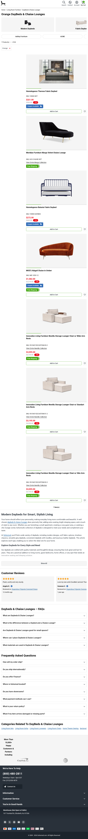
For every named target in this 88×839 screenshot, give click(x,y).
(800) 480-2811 (12, 773)
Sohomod (7, 535)
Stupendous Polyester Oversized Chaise (24, 589)
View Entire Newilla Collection (36, 348)
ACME (62, 36)
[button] (64, 3)
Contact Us (11, 786)
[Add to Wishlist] (85, 111)
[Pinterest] (14, 822)
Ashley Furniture (21, 36)
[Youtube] (19, 822)
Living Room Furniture (14, 10)
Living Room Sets (7, 728)
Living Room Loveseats (38, 728)
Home (3, 10)
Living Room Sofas (21, 728)
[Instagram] (23, 822)
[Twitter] (9, 822)
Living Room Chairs (54, 728)
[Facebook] (5, 822)
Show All (44, 563)
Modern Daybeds (28, 29)
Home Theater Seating (70, 728)
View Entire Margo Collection (36, 162)
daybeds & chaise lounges (17, 522)
